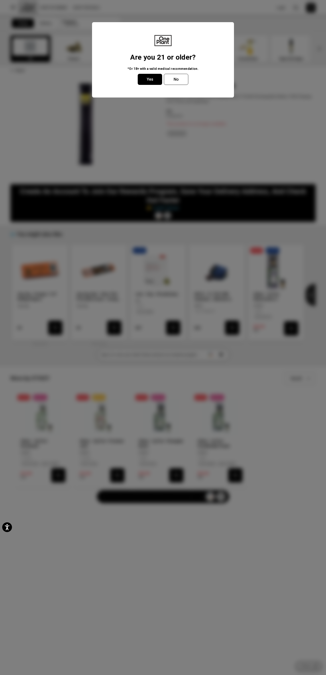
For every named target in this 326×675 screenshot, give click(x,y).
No (176, 79)
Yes (150, 79)
